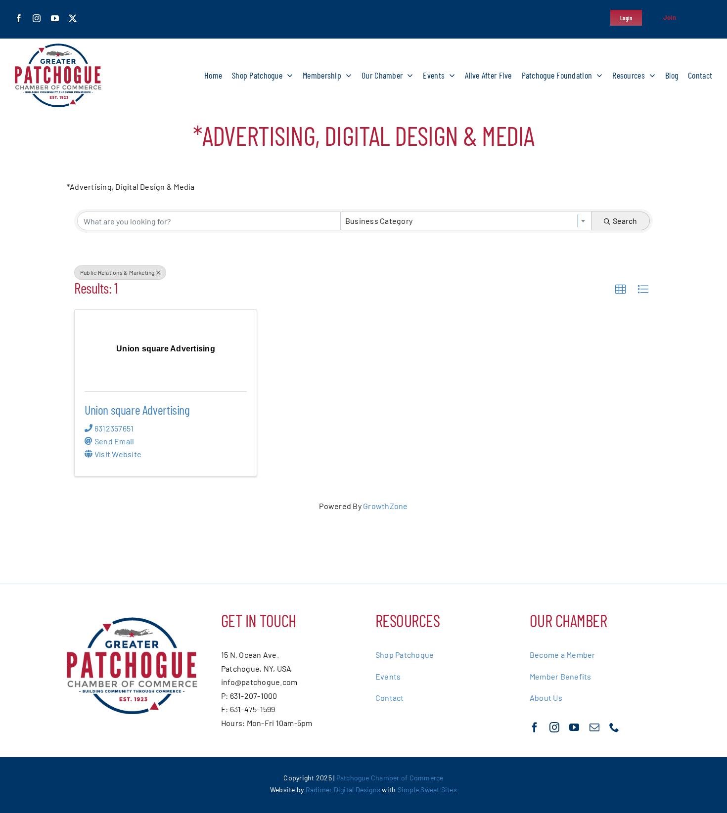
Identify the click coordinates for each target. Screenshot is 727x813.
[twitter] (73, 18)
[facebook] (19, 18)
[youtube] (55, 18)
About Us (546, 697)
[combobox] (466, 221)
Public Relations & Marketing (117, 272)
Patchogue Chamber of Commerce (390, 777)
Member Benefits (560, 676)
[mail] (594, 727)
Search (625, 220)
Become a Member (562, 654)
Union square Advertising (137, 409)
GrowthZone (385, 506)
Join (669, 17)
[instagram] (37, 18)
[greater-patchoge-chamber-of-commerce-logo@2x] (58, 47)
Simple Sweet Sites (427, 789)
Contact (389, 697)
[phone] (614, 727)
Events (388, 676)
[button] (621, 290)
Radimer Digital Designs (344, 789)
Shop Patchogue (404, 654)
